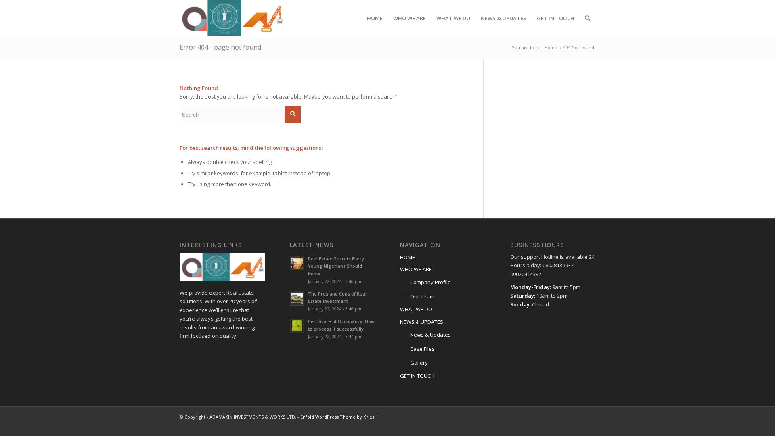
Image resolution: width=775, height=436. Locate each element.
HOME (407, 257)
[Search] (587, 18)
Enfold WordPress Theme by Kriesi (337, 417)
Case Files (422, 348)
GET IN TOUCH (417, 375)
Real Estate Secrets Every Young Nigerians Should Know (336, 266)
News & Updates (430, 334)
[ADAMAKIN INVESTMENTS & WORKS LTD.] (232, 18)
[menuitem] (375, 18)
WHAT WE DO (416, 309)
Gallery (419, 362)
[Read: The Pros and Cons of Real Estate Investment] (297, 298)
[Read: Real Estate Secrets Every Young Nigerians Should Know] (297, 263)
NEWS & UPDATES (421, 321)
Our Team (422, 296)
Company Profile (430, 282)
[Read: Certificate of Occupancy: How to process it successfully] (297, 326)
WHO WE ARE (416, 269)
